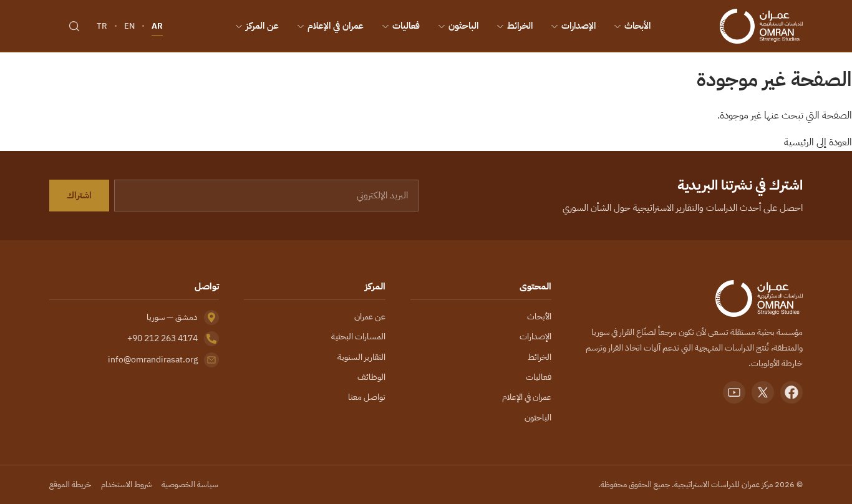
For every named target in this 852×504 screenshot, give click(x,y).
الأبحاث (637, 25)
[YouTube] (734, 392)
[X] (763, 392)
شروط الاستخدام (126, 484)
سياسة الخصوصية (190, 484)
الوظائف (371, 377)
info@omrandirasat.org (153, 359)
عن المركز (262, 25)
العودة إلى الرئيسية (818, 142)
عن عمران (369, 316)
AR (157, 26)
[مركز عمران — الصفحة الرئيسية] (761, 26)
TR (102, 26)
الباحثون (463, 25)
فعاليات (406, 25)
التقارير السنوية (361, 357)
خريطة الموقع (70, 484)
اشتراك (79, 195)
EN (129, 26)
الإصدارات (578, 25)
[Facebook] (791, 392)
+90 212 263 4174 (162, 338)
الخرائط (520, 25)
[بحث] (74, 26)
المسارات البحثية (358, 336)
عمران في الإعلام (335, 25)
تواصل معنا (366, 397)
